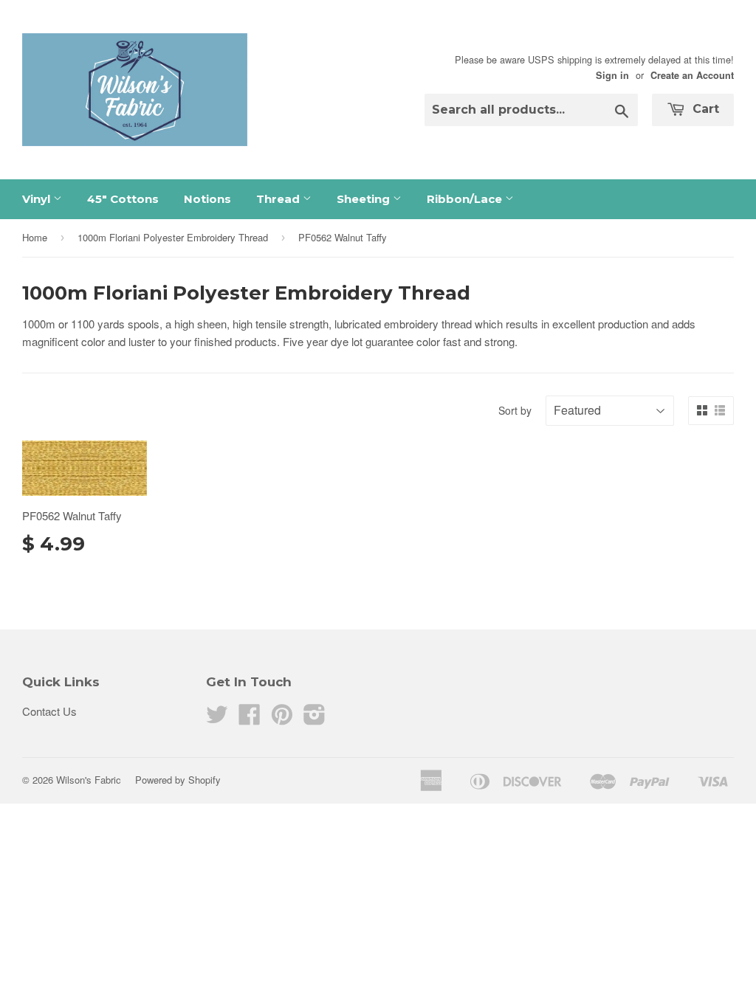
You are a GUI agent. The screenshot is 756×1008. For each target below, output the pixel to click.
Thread (279, 199)
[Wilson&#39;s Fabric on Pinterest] (282, 718)
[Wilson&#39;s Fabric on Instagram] (314, 718)
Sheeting (365, 199)
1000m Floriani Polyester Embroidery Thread (173, 237)
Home (34, 237)
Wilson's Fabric (88, 780)
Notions (207, 199)
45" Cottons (123, 199)
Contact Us (49, 711)
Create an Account (692, 75)
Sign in (612, 75)
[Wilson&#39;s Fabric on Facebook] (249, 718)
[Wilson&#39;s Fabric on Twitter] (217, 718)
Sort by (515, 410)
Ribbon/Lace (466, 199)
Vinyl (37, 199)
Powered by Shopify (178, 780)
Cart (704, 109)
